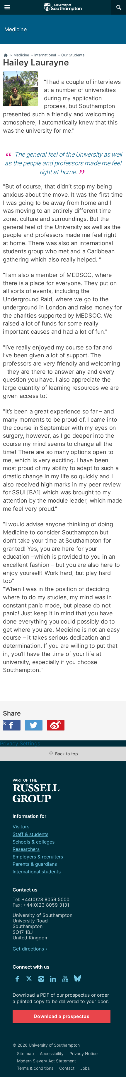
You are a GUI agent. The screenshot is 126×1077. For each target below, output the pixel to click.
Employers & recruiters (38, 857)
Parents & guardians (35, 864)
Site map (25, 1053)
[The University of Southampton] (63, 7)
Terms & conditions (35, 1068)
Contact (66, 1068)
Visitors (21, 827)
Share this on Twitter (33, 725)
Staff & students (30, 834)
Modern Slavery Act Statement (46, 1060)
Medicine (15, 29)
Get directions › (30, 949)
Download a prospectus (61, 1016)
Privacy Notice (83, 1053)
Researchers (26, 849)
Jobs (85, 1068)
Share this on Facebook (4, 723)
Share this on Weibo (55, 725)
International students (37, 872)
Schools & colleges (34, 842)
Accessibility (52, 1053)
